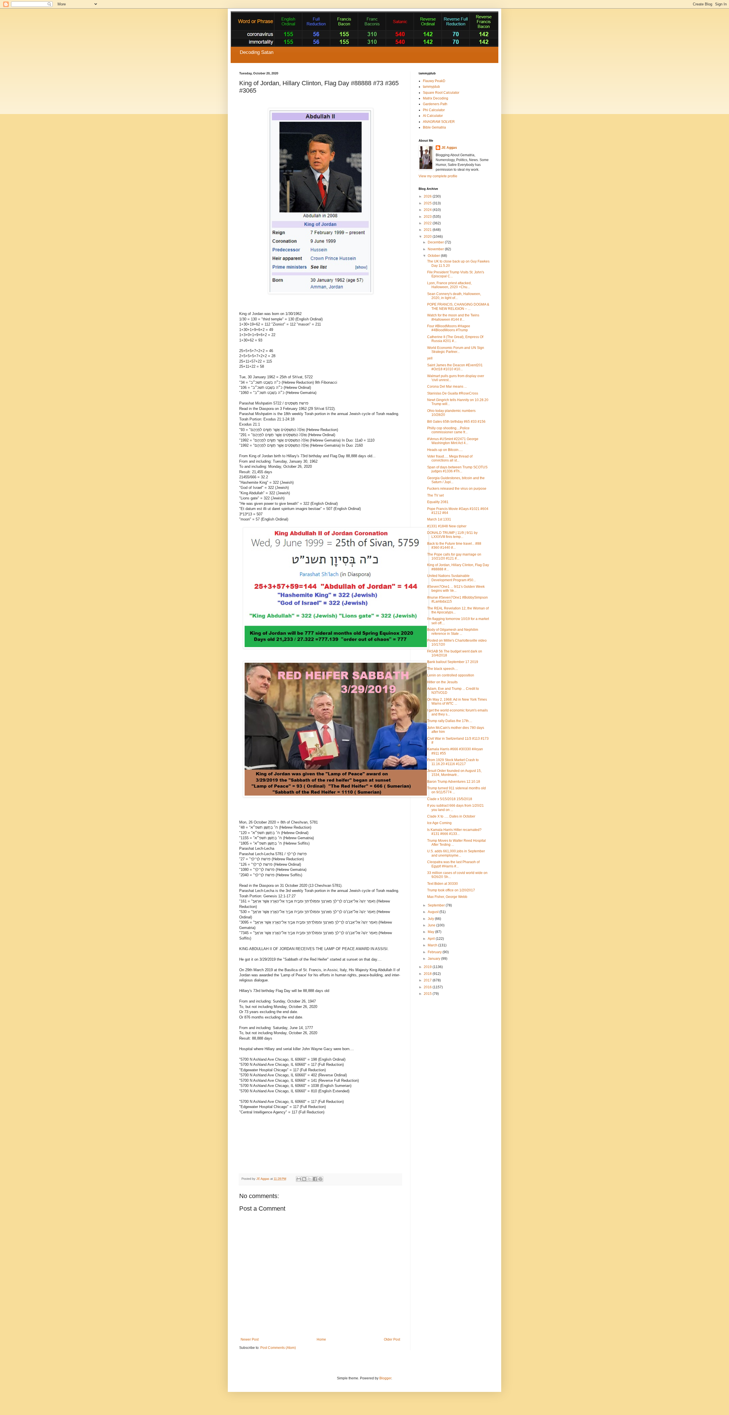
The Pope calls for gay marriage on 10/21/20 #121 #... (454, 556)
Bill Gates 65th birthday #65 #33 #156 (456, 422)
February (435, 952)
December (436, 242)
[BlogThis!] (304, 1179)
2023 (428, 217)
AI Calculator (433, 116)
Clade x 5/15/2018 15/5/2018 (449, 799)
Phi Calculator (434, 110)
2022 (428, 223)
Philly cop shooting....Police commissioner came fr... (448, 430)
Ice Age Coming (439, 823)
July (431, 919)
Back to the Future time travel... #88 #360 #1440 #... (454, 546)
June (432, 925)
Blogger (385, 1378)
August (433, 912)
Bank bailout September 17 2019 (452, 662)
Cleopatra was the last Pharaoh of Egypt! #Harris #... (453, 864)
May (431, 932)
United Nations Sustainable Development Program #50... (451, 578)
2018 (428, 974)
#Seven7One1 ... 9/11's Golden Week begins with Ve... (456, 589)
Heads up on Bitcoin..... (445, 450)
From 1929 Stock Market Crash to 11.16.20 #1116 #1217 (453, 762)
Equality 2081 (438, 502)
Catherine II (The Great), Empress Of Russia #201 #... (455, 339)
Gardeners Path (435, 104)
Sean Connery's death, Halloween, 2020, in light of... (454, 296)
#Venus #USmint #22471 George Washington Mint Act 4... (452, 441)
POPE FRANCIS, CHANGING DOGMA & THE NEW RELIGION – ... (458, 306)
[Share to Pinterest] (320, 1179)
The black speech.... (442, 669)
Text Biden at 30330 (442, 884)
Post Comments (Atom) (278, 1348)
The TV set (435, 495)
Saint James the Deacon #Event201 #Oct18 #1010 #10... (455, 367)
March (433, 945)
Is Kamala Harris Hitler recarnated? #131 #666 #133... (454, 832)
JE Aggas (449, 148)
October (434, 256)
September (437, 905)
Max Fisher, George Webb (447, 897)
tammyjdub (431, 87)
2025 (428, 203)
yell (430, 358)
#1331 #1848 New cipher (446, 526)
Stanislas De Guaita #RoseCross (452, 393)
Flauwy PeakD (434, 81)
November (436, 249)
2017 (428, 980)
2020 (428, 237)
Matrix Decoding (435, 98)
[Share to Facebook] (315, 1179)
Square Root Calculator (441, 93)
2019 (428, 967)
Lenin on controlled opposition (450, 675)
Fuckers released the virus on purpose (456, 489)
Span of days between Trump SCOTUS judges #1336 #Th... (457, 469)
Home (321, 1339)
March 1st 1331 (439, 519)
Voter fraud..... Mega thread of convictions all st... (449, 458)
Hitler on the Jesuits (442, 682)
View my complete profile (438, 176)
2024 (428, 210)
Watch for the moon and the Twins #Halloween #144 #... (453, 317)
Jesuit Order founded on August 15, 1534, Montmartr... (454, 773)
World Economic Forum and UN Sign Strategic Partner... (455, 350)
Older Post (392, 1339)
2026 (428, 196)
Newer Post (250, 1339)
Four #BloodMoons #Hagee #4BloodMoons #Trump (448, 328)
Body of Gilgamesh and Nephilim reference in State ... (452, 632)
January (434, 959)
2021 (428, 230)
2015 (428, 994)
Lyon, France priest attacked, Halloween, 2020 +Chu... (449, 285)
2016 (428, 987)
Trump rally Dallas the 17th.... (449, 721)
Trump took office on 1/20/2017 (451, 890)
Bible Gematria (434, 127)
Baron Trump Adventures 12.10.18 (453, 782)
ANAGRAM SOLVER (439, 122)
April (432, 939)
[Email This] (299, 1179)
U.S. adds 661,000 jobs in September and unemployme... (456, 853)
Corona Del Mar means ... (447, 387)
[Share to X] (309, 1179)
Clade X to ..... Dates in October (451, 816)
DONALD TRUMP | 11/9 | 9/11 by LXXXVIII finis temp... (452, 535)
